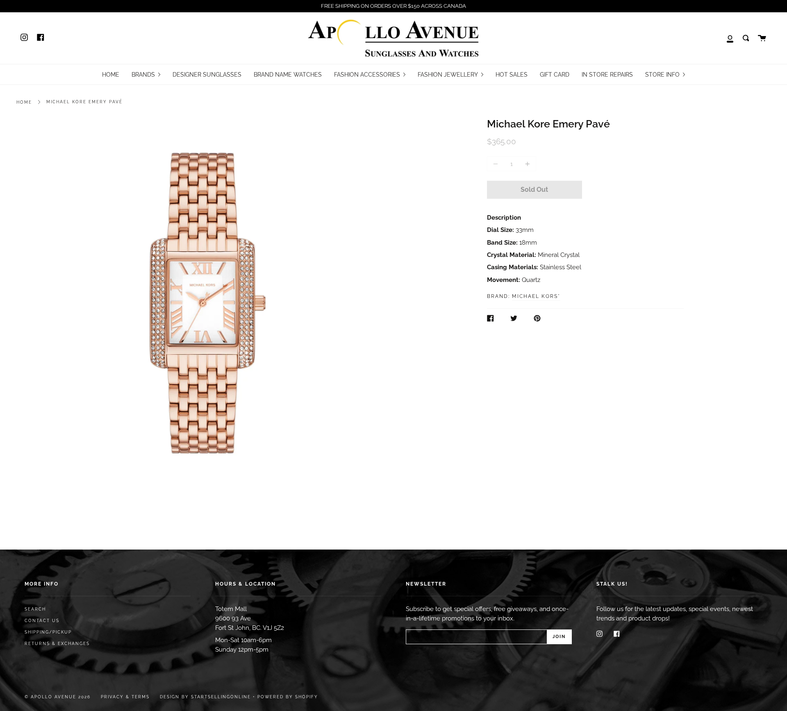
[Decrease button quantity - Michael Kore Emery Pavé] (497, 163)
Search (35, 609)
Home (24, 102)
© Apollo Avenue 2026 (58, 697)
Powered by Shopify (287, 697)
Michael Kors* (536, 296)
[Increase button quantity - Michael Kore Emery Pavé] (526, 163)
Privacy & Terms (125, 697)
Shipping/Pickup (48, 632)
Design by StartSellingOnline (206, 697)
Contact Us (42, 620)
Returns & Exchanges (57, 643)
